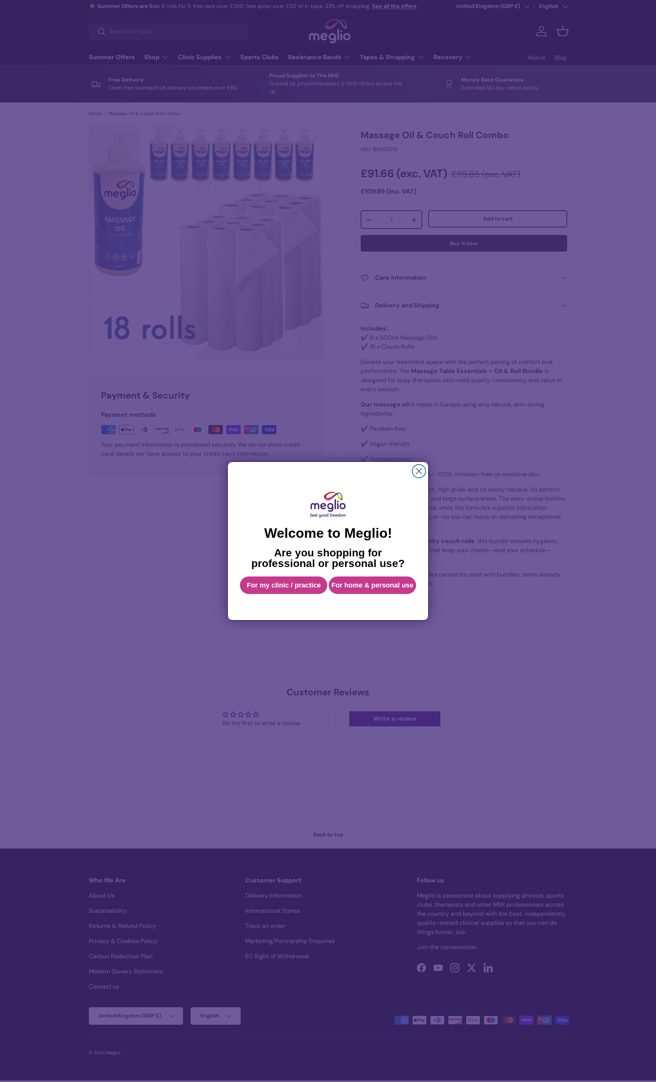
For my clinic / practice (284, 585)
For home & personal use (372, 585)
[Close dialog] (419, 471)
